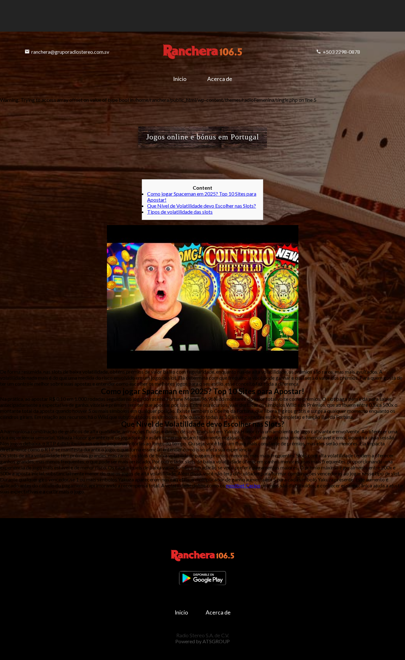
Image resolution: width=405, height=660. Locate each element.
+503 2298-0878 (341, 52)
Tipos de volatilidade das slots (180, 212)
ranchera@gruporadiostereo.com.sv (70, 52)
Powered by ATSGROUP (202, 641)
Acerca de (219, 79)
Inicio (179, 79)
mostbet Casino (243, 485)
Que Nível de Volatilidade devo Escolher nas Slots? (201, 206)
